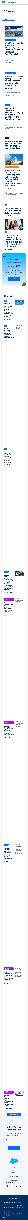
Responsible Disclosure (17, 1213)
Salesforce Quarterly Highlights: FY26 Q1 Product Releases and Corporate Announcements (9, 730)
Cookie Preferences (16, 1215)
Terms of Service (10, 1211)
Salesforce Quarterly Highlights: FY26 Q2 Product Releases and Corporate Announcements (9, 333)
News (14, 1168)
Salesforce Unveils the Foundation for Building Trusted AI (13, 210)
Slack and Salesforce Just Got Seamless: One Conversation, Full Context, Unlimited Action (8, 608)
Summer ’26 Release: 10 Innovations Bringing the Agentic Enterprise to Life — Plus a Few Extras (14, 113)
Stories (14, 1172)
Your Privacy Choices (9, 1217)
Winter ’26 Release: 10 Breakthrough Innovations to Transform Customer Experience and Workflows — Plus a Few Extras (8, 310)
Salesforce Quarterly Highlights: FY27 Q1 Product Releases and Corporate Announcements (14, 80)
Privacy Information (6, 1213)
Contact (8, 1215)
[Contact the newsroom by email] (20, 1186)
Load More (14, 1114)
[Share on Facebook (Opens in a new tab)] (16, 1186)
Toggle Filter (9, 19)
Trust (3, 1215)
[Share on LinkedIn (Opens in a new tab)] (7, 1186)
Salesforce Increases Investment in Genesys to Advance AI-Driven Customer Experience (8, 457)
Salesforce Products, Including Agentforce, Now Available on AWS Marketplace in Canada (8, 1100)
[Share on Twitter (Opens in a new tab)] (11, 1186)
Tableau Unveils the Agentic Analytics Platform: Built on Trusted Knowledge (13, 144)
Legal (3, 1211)
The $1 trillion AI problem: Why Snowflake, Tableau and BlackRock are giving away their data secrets (13, 241)
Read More (14, 279)
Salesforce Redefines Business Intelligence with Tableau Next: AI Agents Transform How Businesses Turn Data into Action (8, 854)
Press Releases (14, 1176)
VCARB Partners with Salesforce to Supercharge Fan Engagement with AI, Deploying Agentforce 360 (14, 48)
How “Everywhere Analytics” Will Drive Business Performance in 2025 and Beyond (8, 977)
